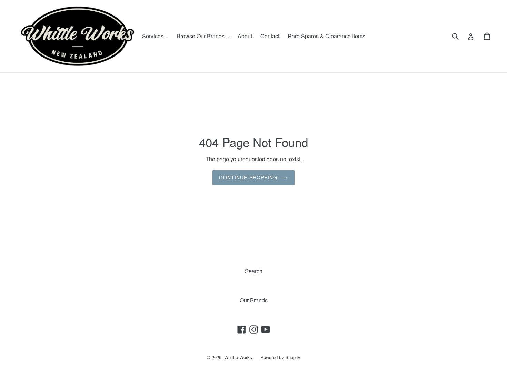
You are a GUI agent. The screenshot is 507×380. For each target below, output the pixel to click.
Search (253, 271)
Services (157, 36)
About (245, 36)
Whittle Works (238, 357)
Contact (269, 36)
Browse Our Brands (205, 36)
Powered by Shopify (280, 357)
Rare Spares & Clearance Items (326, 36)
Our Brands (254, 300)
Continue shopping (248, 177)
